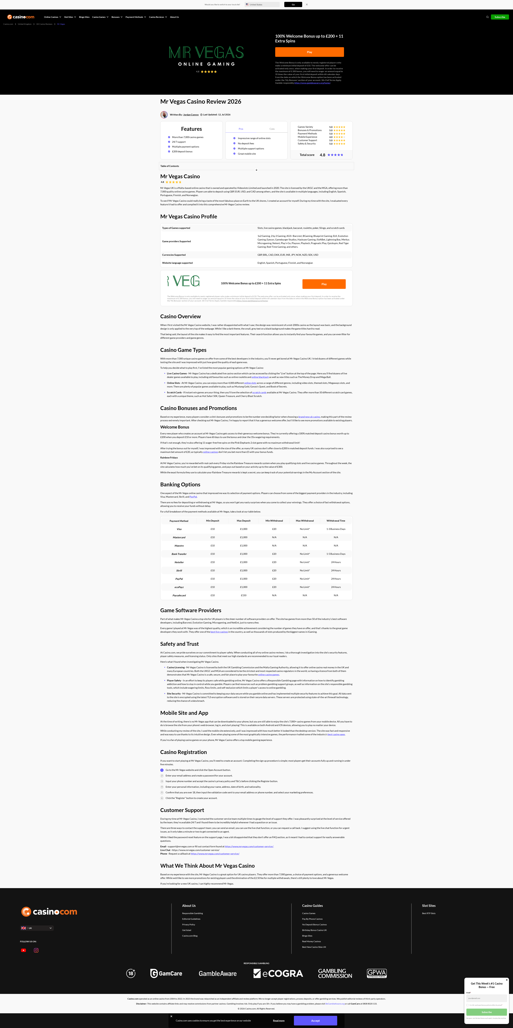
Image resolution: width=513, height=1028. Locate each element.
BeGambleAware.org (335, 1003)
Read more (279, 1020)
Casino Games (308, 913)
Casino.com (8, 24)
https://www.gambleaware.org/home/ (312, 83)
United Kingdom (25, 24)
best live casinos (219, 631)
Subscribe (500, 17)
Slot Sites (429, 906)
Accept (315, 1020)
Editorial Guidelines (191, 919)
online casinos (210, 451)
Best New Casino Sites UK (314, 947)
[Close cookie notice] (171, 1016)
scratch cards (259, 392)
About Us (189, 906)
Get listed (186, 930)
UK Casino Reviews (44, 24)
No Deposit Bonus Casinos (314, 924)
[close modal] (507, 980)
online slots (250, 382)
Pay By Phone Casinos (312, 919)
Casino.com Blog (189, 935)
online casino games (268, 674)
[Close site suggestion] (306, 4)
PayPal (193, 496)
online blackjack (260, 377)
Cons (272, 128)
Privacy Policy (188, 924)
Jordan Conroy (191, 114)
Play (309, 52)
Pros (241, 128)
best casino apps (336, 734)
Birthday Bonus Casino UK (314, 930)
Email (468, 993)
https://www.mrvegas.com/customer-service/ (249, 846)
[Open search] (487, 17)
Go (293, 4)
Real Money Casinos (311, 941)
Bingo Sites (307, 935)
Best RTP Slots (429, 913)
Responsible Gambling (192, 913)
